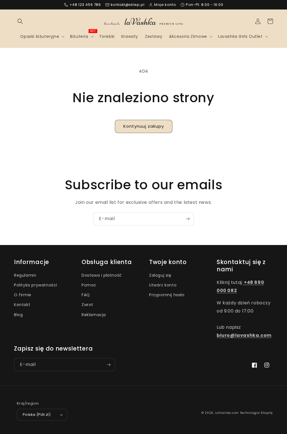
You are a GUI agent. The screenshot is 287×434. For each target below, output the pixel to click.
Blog (18, 315)
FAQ (86, 295)
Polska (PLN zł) (36, 414)
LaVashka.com (227, 413)
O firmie (22, 295)
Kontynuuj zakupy (143, 126)
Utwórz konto (163, 285)
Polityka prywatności (35, 285)
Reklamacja (94, 315)
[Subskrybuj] (187, 218)
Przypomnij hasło (167, 295)
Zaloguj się (160, 275)
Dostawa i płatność (102, 275)
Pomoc (89, 285)
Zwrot (87, 304)
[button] (20, 21)
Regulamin (25, 275)
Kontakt (22, 304)
